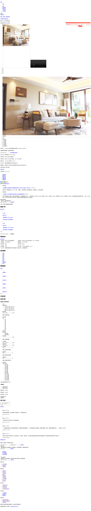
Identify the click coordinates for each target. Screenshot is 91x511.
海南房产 (4, 8)
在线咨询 (15, 152)
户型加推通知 (10, 219)
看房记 (4, 474)
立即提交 (22, 444)
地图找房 (4, 466)
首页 (3, 6)
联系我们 (4, 495)
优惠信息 (4, 472)
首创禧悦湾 (8, 16)
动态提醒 (12, 152)
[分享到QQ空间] (7, 182)
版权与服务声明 (5, 499)
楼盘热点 (4, 470)
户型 (3, 304)
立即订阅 (12, 459)
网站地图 (4, 502)
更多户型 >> (2, 209)
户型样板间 (5, 478)
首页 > (1, 16)
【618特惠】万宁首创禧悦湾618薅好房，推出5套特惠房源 (13, 194)
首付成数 (4, 317)
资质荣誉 (4, 494)
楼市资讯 (4, 480)
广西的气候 (5, 487)
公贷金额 (4, 341)
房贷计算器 (5, 464)
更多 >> (1, 268)
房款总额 (4, 311)
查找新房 (4, 7)
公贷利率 (4, 346)
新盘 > (4, 16)
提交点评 (2, 406)
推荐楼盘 (4, 451)
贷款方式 (4, 330)
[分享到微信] (2, 182)
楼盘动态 (4, 179)
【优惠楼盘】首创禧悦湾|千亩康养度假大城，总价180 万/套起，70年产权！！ (17, 187)
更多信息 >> (2, 169)
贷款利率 (4, 357)
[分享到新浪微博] (6, 182)
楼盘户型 (4, 177)
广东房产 (4, 11)
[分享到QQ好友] (4, 182)
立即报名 (12, 448)
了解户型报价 (5, 219)
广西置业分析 (5, 485)
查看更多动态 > (7, 183)
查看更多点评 (2, 439)
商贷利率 (4, 351)
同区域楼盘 (5, 454)
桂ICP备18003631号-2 (14, 506)
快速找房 (4, 465)
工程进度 (4, 477)
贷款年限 (4, 362)
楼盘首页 (4, 174)
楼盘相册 (4, 178)
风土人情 (4, 479)
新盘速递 (4, 475)
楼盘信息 (4, 175)
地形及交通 (5, 486)
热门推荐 (4, 473)
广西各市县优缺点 (6, 488)
